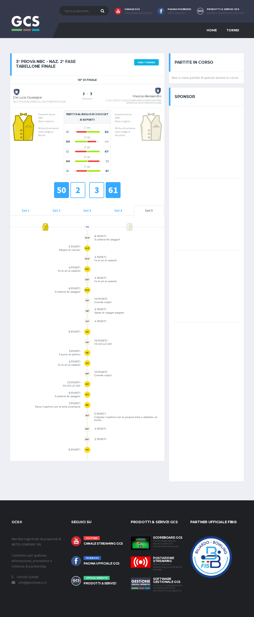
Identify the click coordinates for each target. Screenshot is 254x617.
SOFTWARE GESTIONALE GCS (166, 580)
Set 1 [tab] (26, 210)
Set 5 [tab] (149, 210)
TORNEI (232, 30)
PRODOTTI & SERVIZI (100, 583)
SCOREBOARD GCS (167, 537)
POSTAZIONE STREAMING (163, 559)
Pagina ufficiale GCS (101, 563)
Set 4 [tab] (118, 210)
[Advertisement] (210, 141)
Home (212, 30)
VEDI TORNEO (146, 62)
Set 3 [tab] (87, 210)
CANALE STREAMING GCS (103, 543)
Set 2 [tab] (56, 210)
